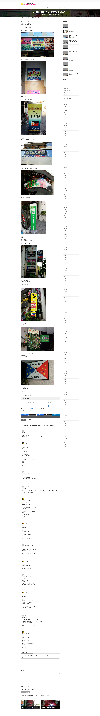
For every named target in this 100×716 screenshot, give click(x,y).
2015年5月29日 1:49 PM (26, 633)
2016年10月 (66, 312)
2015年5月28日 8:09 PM (26, 617)
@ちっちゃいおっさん (26, 538)
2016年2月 (65, 329)
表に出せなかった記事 (67, 98)
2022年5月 (65, 175)
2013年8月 (65, 392)
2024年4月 (65, 129)
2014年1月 (65, 381)
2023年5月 (65, 150)
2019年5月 (65, 247)
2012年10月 (66, 413)
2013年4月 (65, 400)
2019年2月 (65, 253)
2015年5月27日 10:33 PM (26, 546)
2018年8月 (65, 266)
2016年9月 (65, 314)
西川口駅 (29, 420)
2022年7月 (65, 171)
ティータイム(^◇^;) (67, 92)
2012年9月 (65, 415)
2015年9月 (65, 339)
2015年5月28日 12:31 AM (26, 563)
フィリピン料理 (66, 86)
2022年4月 (65, 177)
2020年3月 (65, 226)
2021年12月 (66, 186)
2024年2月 (65, 133)
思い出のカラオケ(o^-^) (67, 90)
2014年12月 (66, 358)
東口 (32, 420)
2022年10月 (66, 165)
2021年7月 (65, 194)
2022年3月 (65, 179)
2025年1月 (65, 114)
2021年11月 (66, 188)
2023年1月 (65, 158)
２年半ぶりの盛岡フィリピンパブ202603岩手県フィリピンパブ (74, 46)
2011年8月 (65, 442)
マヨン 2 (49, 402)
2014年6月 (65, 371)
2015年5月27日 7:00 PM (26, 488)
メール (23, 675)
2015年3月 (65, 352)
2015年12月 (66, 333)
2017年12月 (66, 282)
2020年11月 (66, 209)
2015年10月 (66, 337)
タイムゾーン (30, 408)
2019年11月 (66, 234)
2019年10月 (66, 236)
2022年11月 (66, 163)
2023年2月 (65, 156)
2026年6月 (65, 106)
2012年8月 (65, 417)
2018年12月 (66, 257)
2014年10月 (66, 362)
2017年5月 (65, 297)
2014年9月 (65, 364)
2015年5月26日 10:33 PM (26, 432)
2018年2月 (65, 278)
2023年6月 (65, 148)
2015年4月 (65, 350)
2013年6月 (65, 396)
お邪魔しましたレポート (68, 88)
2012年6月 (65, 421)
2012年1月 (65, 432)
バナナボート (50, 405)
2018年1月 (65, 280)
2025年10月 (66, 110)
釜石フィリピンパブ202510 (73, 73)
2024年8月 (65, 123)
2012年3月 (65, 427)
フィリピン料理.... (72, 30)
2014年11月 (66, 360)
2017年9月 (65, 289)
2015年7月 (65, 343)
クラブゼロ (30, 410)
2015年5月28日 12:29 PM (26, 576)
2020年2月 (65, 228)
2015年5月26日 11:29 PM (26, 444)
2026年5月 (65, 108)
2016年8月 (65, 316)
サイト (22, 681)
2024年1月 (65, 135)
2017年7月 (65, 293)
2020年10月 (66, 211)
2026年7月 (65, 104)
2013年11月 (66, 385)
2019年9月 (65, 238)
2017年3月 (65, 301)
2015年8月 (65, 341)
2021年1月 (65, 205)
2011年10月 (66, 438)
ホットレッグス (51, 403)
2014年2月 (65, 379)
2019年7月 (65, 242)
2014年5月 (65, 373)
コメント (23, 657)
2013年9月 (65, 390)
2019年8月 (65, 240)
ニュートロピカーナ (51, 408)
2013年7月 (65, 394)
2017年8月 (65, 291)
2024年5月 (65, 127)
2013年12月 (66, 383)
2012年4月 (65, 425)
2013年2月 (65, 404)
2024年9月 (65, 121)
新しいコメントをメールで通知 (28, 686)
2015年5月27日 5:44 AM (26, 473)
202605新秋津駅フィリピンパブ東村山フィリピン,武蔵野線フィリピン (73, 58)
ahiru (25, 443)
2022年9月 (65, 167)
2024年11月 (66, 116)
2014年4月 (65, 375)
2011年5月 (65, 448)
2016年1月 (65, 331)
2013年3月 (65, 402)
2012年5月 (65, 423)
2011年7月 (65, 444)
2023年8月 (65, 144)
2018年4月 (65, 274)
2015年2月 (65, 354)
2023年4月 (65, 152)
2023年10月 (66, 142)
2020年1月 (65, 230)
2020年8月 (65, 215)
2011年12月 (66, 434)
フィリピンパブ (36, 420)
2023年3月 (65, 154)
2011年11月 (66, 436)
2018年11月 (66, 259)
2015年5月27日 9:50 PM (26, 500)
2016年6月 (65, 320)
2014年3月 (65, 377)
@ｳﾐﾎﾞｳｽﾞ (24, 465)
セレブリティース (31, 403)
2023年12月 (66, 137)
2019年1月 (65, 255)
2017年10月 (66, 287)
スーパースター (31, 402)
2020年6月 (65, 219)
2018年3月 (65, 276)
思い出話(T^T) (66, 94)
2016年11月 (66, 310)
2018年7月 (65, 268)
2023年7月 (65, 146)
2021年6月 (65, 196)
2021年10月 (66, 190)
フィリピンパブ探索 (29, 419)
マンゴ (49, 406)
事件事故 (65, 96)
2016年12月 (66, 308)
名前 (22, 670)
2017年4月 (65, 299)
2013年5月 (65, 398)
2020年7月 (65, 217)
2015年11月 (66, 335)
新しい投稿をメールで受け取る (28, 689)
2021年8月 (65, 192)
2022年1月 (65, 184)
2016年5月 (65, 322)
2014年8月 (65, 366)
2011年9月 (65, 440)
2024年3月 (65, 131)
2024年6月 (65, 125)
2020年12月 (66, 207)
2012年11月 (66, 411)
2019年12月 (66, 232)
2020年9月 (65, 213)
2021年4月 (65, 198)
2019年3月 (65, 251)
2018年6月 (65, 270)
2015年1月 (65, 356)
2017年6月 (65, 295)
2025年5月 (65, 112)
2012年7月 (65, 419)
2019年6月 (65, 245)
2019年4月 (65, 249)
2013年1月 (65, 406)
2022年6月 (65, 173)
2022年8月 (65, 169)
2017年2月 (65, 303)
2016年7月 (65, 318)
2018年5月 (65, 272)
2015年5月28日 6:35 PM (26, 594)
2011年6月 (65, 446)
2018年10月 (66, 261)
